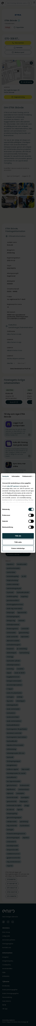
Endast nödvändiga (18, 548)
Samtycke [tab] (5, 476)
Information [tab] (16, 476)
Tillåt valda (18, 542)
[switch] (31, 515)
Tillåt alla (18, 536)
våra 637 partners (13, 486)
